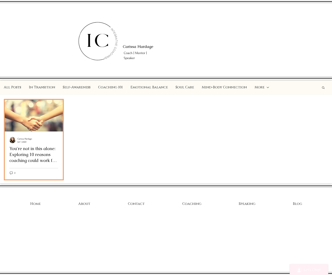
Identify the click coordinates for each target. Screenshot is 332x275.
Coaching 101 (110, 87)
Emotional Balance (149, 87)
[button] (323, 88)
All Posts (12, 87)
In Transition (42, 87)
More (260, 87)
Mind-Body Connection (224, 87)
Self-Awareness (76, 87)
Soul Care (185, 87)
